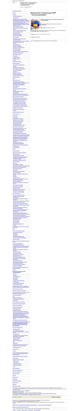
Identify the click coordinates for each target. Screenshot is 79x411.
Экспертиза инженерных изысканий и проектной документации (20, 208)
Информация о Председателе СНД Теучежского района (19, 39)
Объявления (15, 343)
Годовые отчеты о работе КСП (18, 280)
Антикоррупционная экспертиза (19, 130)
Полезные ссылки (16, 177)
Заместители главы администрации (19, 30)
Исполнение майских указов (18, 75)
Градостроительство (16, 193)
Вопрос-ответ (15, 300)
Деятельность (15, 279)
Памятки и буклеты (16, 58)
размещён (31, 394)
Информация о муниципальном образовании (21, 165)
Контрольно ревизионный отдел (19, 257)
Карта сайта (30, 410)
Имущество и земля (16, 80)
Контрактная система (17, 72)
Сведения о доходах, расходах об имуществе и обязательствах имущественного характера (21, 135)
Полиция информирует (17, 371)
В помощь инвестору (17, 172)
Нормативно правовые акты (18, 91)
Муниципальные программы (18, 67)
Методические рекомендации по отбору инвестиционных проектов (20, 179)
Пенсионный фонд (16, 150)
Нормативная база (16, 154)
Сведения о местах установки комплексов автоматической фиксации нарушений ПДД (21, 287)
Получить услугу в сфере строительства (20, 203)
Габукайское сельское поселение (19, 100)
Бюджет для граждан (17, 251)
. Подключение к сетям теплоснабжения (20, 356)
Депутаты (15, 43)
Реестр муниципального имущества (19, 88)
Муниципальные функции (18, 186)
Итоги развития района (17, 70)
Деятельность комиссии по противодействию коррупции (18, 143)
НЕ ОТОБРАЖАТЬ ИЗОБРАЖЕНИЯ (45, 405)
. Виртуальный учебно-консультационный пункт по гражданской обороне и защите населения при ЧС (20, 353)
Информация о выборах (17, 61)
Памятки (14, 225)
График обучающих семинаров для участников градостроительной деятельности (21, 216)
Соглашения (15, 169)
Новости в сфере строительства (19, 195)
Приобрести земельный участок (19, 202)
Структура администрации (18, 31)
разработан (17, 394)
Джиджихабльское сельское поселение (20, 99)
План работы (15, 277)
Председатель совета (17, 48)
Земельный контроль (17, 308)
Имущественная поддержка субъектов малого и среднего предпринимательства (21, 293)
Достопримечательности (17, 16)
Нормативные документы (17, 232)
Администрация (16, 17)
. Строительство (16, 349)
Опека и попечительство (17, 340)
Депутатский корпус (17, 50)
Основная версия (37, 410)
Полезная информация (17, 123)
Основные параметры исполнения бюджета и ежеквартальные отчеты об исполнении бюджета (21, 247)
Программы (15, 117)
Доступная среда (16, 334)
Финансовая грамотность (17, 260)
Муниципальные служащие (18, 26)
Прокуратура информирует (18, 370)
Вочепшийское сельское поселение (19, 103)
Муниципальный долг (17, 255)
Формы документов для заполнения (19, 133)
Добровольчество (16, 339)
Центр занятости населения (18, 288)
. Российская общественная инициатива (20, 320)
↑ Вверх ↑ (14, 410)
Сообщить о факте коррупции (18, 359)
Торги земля (15, 87)
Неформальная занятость (17, 74)
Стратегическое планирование (18, 64)
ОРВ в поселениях (16, 161)
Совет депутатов (16, 37)
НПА (14, 78)
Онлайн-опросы (16, 146)
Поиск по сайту (15, 382)
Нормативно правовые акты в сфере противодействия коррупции (19, 129)
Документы (15, 55)
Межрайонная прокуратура (18, 107)
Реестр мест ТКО (16, 222)
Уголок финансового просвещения (19, 303)
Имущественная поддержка (18, 121)
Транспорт (15, 71)
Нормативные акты (16, 33)
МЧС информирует (16, 368)
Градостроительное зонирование (19, 301)
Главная (14, 12)
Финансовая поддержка (17, 122)
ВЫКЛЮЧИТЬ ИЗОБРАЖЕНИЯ (19, 405)
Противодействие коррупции (18, 126)
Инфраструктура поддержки (18, 119)
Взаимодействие (16, 281)
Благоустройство (16, 221)
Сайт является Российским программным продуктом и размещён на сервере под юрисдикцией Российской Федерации (34, 393)
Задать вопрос (16, 362)
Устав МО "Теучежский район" (19, 47)
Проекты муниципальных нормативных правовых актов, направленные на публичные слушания (20, 157)
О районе (14, 14)
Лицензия (14, 384)
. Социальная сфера (16, 329)
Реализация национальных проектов (19, 290)
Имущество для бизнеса (17, 297)
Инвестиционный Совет (17, 168)
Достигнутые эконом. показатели (19, 68)
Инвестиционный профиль (18, 164)
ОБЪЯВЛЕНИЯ (16, 92)
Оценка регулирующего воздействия (19, 152)
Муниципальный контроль (18, 307)
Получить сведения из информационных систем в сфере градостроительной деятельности (20, 210)
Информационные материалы (18, 155)
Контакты (15, 176)
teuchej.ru (16, 387)
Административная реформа (18, 185)
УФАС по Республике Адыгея (18, 112)
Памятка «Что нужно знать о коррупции (20, 144)
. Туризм (14, 350)
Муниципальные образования (18, 96)
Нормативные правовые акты (18, 244)
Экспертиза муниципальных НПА (19, 160)
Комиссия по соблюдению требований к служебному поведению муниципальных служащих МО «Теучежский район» (20, 138)
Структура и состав (16, 276)
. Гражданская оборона (17, 347)
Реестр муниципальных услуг (18, 190)
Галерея (14, 149)
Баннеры (14, 110)
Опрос (14, 366)
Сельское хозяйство (16, 77)
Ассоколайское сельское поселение (19, 102)
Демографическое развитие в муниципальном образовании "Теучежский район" (21, 331)
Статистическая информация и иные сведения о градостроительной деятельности (21, 213)
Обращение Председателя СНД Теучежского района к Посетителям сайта (21, 42)
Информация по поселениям (18, 254)
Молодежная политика (17, 54)
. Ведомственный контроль (18, 327)
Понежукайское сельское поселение (19, 98)
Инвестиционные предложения (19, 171)
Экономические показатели (18, 118)
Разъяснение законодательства (18, 109)
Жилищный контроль (17, 310)
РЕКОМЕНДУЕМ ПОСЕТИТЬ (19, 125)
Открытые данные (16, 57)
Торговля (14, 66)
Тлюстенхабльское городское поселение (20, 106)
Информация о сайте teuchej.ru (18, 391)
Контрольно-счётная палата (18, 52)
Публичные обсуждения (17, 35)
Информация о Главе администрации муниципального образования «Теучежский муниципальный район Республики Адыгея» (21, 20)
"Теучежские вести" (16, 113)
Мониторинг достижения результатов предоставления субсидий (20, 263)
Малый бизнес (15, 115)
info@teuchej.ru (22, 388)
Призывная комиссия (17, 337)
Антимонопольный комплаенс (18, 236)
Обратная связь (15, 358)
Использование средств (17, 284)
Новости (14, 269)
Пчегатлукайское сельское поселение (20, 104)
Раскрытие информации (17, 34)
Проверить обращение (17, 363)
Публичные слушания (17, 253)
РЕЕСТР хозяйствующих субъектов (19, 237)
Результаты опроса (16, 147)
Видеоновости (15, 377)
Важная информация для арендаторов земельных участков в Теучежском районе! (21, 94)
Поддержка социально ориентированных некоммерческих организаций (20, 336)
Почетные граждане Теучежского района (20, 51)
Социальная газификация (17, 305)
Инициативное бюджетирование (19, 264)
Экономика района (16, 63)
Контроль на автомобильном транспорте (20, 311)
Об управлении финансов (18, 243)
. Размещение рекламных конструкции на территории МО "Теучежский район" (20, 345)
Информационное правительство (19, 189)
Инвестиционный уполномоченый (19, 167)
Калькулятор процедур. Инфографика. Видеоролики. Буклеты (20, 218)
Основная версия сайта (17, 11)
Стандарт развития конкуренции (19, 230)
